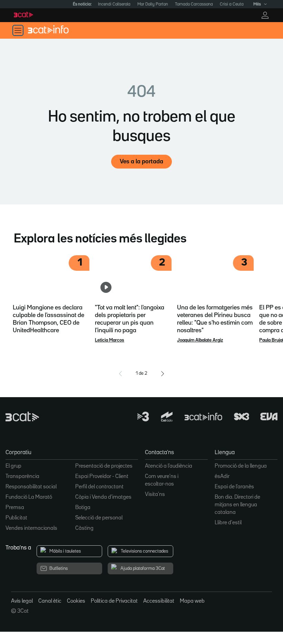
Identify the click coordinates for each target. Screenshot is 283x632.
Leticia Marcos (109, 340)
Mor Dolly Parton (152, 4)
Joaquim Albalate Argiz (200, 340)
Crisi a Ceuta (232, 4)
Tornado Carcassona (194, 4)
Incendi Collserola (114, 4)
